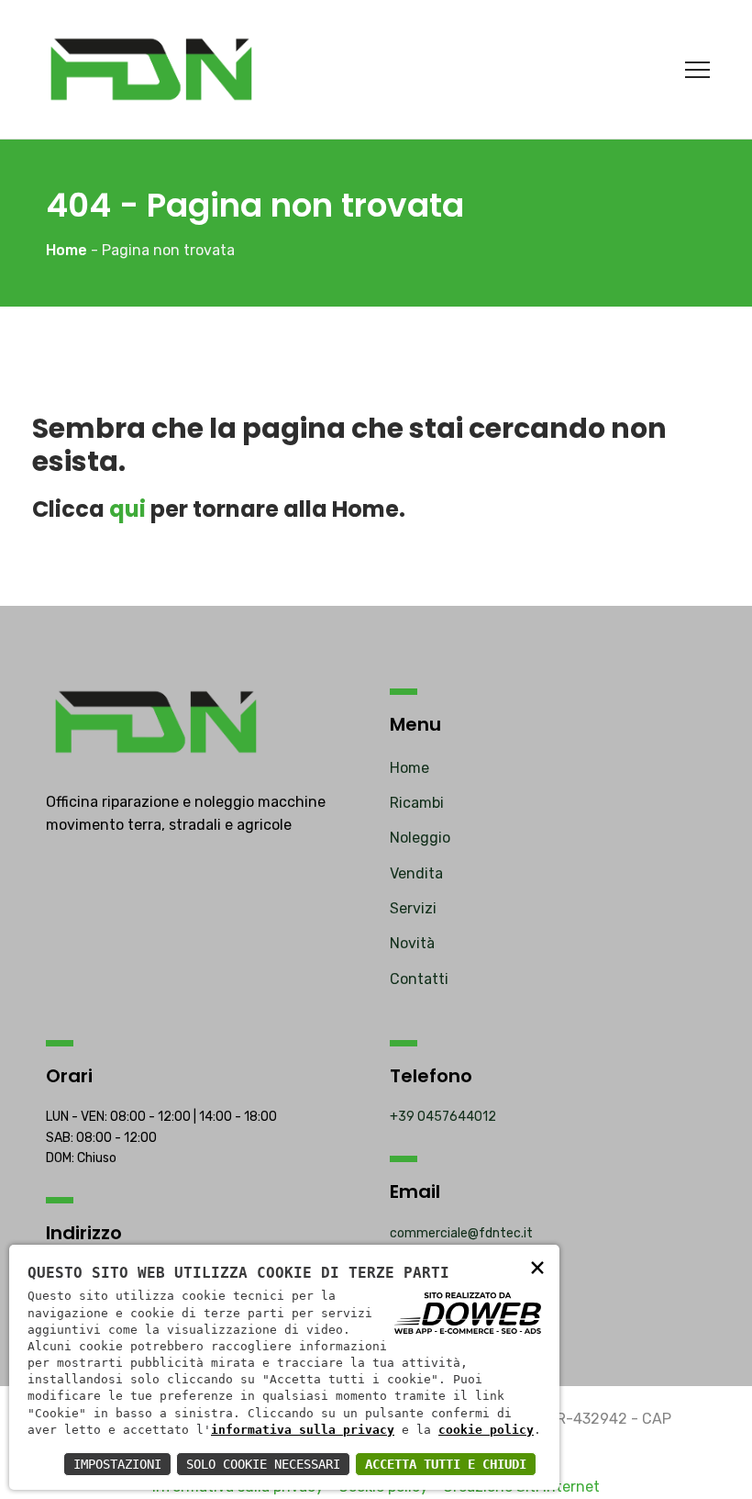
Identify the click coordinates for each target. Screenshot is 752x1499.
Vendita (416, 873)
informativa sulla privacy (302, 1430)
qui (127, 509)
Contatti (419, 979)
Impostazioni (117, 1464)
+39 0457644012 (443, 1116)
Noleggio (420, 837)
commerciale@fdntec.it (461, 1233)
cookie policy (486, 1430)
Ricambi (417, 802)
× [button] (537, 1266)
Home (409, 768)
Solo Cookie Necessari (263, 1464)
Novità (412, 943)
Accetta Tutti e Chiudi (445, 1464)
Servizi (413, 908)
